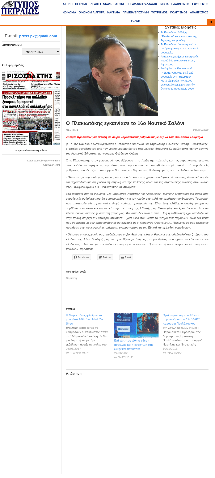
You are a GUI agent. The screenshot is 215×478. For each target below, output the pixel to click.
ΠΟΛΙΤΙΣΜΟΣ (178, 12)
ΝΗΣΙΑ (164, 4)
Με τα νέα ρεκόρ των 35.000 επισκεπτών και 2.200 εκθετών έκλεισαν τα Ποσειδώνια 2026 (178, 84)
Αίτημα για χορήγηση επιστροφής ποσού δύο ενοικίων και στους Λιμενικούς (179, 60)
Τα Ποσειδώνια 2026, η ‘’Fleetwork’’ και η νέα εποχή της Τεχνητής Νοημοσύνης (179, 36)
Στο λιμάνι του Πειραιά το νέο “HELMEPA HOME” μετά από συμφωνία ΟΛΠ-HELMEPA (177, 72)
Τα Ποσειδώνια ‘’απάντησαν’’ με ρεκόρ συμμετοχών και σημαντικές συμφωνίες (180, 48)
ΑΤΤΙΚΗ (67, 4)
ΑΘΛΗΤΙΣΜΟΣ (199, 12)
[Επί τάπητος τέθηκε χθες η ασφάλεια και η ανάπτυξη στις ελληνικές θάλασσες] (136, 325)
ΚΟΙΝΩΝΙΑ (69, 12)
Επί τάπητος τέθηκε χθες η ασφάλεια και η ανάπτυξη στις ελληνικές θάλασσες (133, 345)
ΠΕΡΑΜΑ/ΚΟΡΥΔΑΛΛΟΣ (142, 4)
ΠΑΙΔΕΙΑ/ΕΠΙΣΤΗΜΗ (136, 12)
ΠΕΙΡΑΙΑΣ (81, 4)
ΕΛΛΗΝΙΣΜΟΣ (180, 4)
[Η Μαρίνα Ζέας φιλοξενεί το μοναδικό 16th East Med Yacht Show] (90, 334)
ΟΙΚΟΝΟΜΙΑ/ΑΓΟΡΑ (92, 12)
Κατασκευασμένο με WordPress (43, 160)
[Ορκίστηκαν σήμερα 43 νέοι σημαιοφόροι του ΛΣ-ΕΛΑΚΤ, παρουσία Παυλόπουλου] (187, 334)
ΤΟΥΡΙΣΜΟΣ (159, 12)
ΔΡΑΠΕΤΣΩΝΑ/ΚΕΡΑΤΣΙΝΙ (107, 4)
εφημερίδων (41, 150)
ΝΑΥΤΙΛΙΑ (113, 12)
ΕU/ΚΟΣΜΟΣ (200, 4)
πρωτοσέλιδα (24, 150)
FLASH (135, 20)
